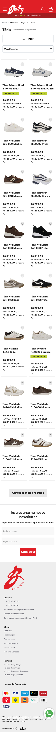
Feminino (14, 22)
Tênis (32, 22)
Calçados (24, 22)
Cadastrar (28, 552)
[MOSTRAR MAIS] (28, 493)
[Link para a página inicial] (4, 22)
